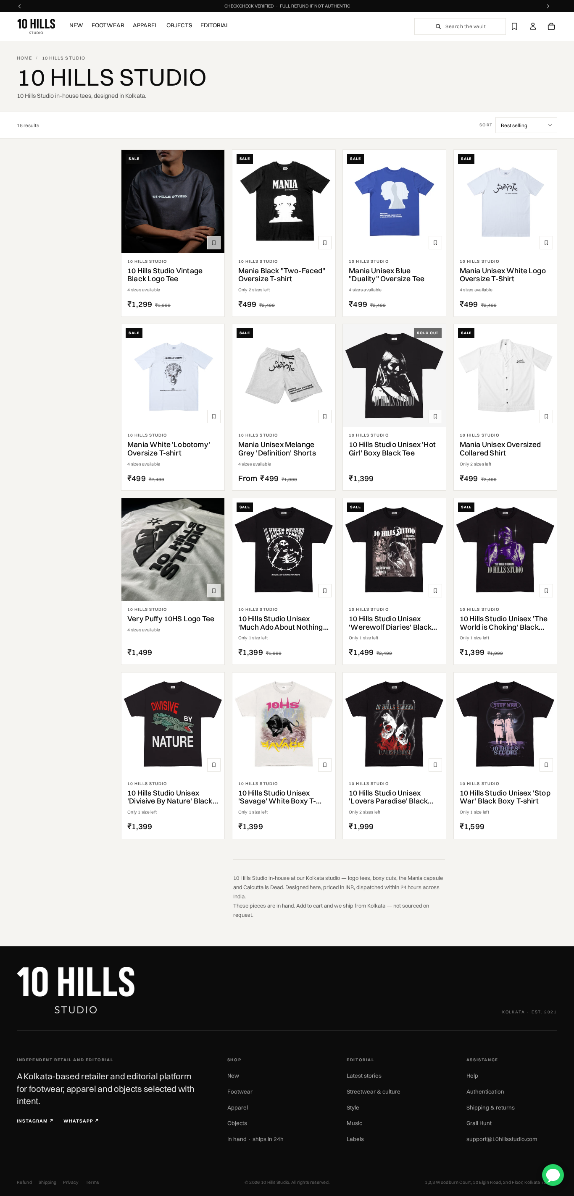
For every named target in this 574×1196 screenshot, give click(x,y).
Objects (237, 1123)
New (233, 1075)
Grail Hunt (479, 1123)
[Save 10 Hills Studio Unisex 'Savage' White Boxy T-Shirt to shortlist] (325, 765)
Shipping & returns (490, 1107)
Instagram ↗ (35, 1121)
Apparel (237, 1107)
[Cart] (551, 26)
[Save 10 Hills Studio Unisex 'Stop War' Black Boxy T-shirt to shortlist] (546, 765)
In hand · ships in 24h (255, 1139)
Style (353, 1107)
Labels (355, 1139)
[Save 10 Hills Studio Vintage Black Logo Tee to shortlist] (214, 242)
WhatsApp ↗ (81, 1121)
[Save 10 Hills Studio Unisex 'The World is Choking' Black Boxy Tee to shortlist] (546, 590)
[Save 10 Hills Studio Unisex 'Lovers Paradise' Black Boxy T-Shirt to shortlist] (435, 765)
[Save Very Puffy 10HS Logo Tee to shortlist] (214, 590)
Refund (24, 1182)
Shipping (48, 1182)
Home (24, 58)
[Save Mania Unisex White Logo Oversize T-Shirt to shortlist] (546, 242)
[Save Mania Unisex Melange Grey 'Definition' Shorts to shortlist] (325, 416)
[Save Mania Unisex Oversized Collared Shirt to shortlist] (546, 416)
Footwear (240, 1091)
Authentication (485, 1091)
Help (472, 1075)
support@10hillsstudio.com (501, 1139)
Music (354, 1123)
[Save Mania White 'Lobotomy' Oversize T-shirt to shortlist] (214, 416)
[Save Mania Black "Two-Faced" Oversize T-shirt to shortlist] (325, 242)
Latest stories (364, 1075)
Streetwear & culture (373, 1091)
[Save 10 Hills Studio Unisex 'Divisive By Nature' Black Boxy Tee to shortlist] (214, 765)
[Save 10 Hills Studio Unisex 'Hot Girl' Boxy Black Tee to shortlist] (435, 416)
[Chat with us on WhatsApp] (553, 1175)
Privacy (71, 1182)
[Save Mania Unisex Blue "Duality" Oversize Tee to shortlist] (435, 242)
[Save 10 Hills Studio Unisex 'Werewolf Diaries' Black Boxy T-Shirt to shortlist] (435, 590)
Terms (92, 1182)
